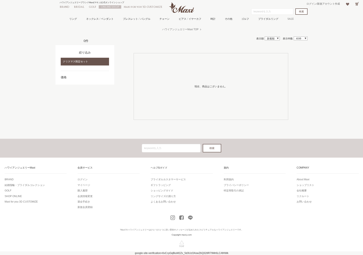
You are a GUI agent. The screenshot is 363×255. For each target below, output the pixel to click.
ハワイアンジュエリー (138, 230)
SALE (291, 19)
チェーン (164, 19)
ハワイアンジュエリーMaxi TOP (180, 29)
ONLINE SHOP (110, 7)
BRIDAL (79, 7)
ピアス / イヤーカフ (190, 19)
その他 (228, 19)
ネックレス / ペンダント (100, 19)
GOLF (92, 7)
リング (73, 19)
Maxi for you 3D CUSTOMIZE (143, 7)
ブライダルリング (268, 19)
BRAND (64, 7)
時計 (213, 19)
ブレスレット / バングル (136, 19)
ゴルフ (245, 19)
